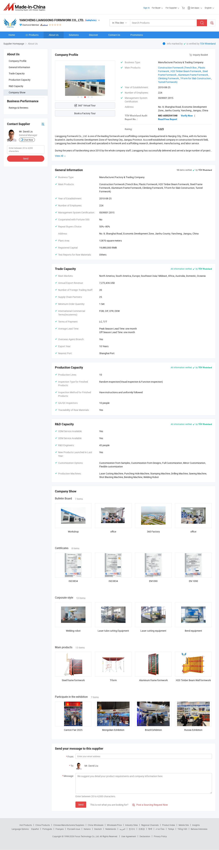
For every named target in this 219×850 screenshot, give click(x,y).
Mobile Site (184, 825)
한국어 (132, 829)
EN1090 (153, 581)
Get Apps (195, 7)
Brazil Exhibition (153, 729)
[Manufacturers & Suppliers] (25, 7)
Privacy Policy (160, 836)
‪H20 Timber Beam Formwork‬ (186, 71)
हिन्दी (150, 829)
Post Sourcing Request (212, 22)
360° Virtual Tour (87, 105)
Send (25, 158)
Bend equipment (193, 630)
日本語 (142, 829)
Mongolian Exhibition (113, 729)
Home (12, 34)
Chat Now (28, 139)
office (113, 531)
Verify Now (187, 115)
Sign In (146, 7)
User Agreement (128, 836)
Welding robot (73, 630)
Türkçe (171, 829)
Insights (196, 825)
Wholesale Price (114, 825)
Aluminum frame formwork (153, 680)
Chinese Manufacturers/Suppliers (68, 825)
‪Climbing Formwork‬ (168, 78)
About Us (54, 34)
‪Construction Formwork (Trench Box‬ (177, 67)
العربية (122, 829)
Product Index (168, 825)
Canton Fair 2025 (73, 729)
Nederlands (110, 829)
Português (47, 829)
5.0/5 (161, 129)
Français (60, 829)
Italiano (87, 829)
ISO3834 (73, 581)
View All (59, 155)
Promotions (136, 34)
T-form (113, 680)
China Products (42, 825)
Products (33, 34)
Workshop (73, 531)
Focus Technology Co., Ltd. (87, 836)
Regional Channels (150, 825)
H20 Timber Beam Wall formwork (193, 680)
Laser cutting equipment (153, 630)
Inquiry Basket (200, 54)
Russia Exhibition (193, 729)
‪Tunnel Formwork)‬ (167, 82)
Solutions (74, 34)
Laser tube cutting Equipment (113, 630)
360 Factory (153, 531)
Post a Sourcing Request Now (150, 804)
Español (35, 829)
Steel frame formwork (73, 680)
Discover (93, 34)
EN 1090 (193, 581)
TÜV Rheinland (208, 43)
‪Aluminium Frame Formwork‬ (193, 74)
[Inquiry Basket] (183, 7)
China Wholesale (95, 825)
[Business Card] (43, 124)
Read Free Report (167, 119)
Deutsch (98, 829)
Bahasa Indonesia (199, 829)
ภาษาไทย (160, 829)
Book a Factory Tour (85, 113)
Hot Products (26, 825)
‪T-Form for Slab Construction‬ (195, 78)
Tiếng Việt (182, 829)
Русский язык (73, 829)
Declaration (145, 836)
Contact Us (114, 34)
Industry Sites (131, 825)
